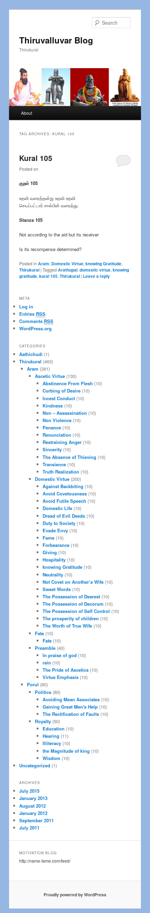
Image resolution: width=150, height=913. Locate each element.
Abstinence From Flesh (68, 383)
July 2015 (29, 790)
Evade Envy (55, 530)
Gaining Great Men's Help (70, 706)
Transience (54, 464)
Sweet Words (57, 589)
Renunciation (57, 434)
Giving (50, 552)
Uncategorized (34, 765)
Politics (43, 692)
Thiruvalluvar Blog (56, 40)
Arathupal (67, 270)
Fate (39, 633)
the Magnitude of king (66, 751)
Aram (43, 263)
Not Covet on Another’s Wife (73, 582)
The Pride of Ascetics (66, 669)
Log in (26, 306)
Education (54, 728)
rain (47, 662)
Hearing (51, 736)
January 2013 (33, 798)
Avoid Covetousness (65, 493)
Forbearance (56, 545)
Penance (52, 427)
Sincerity (52, 449)
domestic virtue (95, 270)
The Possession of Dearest (71, 596)
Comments (36, 321)
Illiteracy (52, 743)
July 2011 (29, 827)
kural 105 (48, 276)
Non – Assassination (65, 413)
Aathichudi (31, 354)
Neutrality (53, 574)
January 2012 (33, 813)
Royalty (43, 721)
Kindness (53, 405)
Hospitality (54, 559)
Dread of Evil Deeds (64, 515)
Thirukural (29, 270)
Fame (48, 537)
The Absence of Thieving (69, 457)
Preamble (45, 648)
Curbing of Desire (62, 390)
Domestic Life (57, 508)
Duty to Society (59, 523)
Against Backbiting (63, 486)
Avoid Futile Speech (64, 501)
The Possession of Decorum (73, 603)
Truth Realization (61, 471)
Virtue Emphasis (60, 677)
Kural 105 (35, 158)
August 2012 (32, 805)
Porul (33, 684)
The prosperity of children (71, 618)
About (26, 113)
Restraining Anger (62, 442)
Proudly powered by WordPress (75, 894)
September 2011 (36, 820)
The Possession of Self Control (76, 611)
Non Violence (57, 420)
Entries (32, 313)
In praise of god (60, 655)
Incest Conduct (59, 398)
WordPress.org (35, 328)
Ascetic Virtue (50, 376)
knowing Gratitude (103, 263)
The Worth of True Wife (67, 625)
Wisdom (51, 758)
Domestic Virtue (67, 263)
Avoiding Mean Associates (71, 699)
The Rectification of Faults (71, 714)
